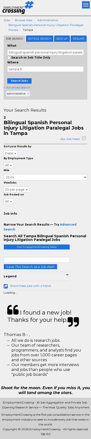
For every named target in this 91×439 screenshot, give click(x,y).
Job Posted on (14, 194)
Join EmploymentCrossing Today (37, 246)
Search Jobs (19, 80)
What (11, 45)
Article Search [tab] (39, 38)
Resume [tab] (78, 38)
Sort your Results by (17, 146)
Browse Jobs (23, 20)
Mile (6, 170)
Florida (13, 30)
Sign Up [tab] (62, 38)
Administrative (47, 20)
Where (13, 62)
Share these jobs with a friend (30, 286)
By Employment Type (18, 158)
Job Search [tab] (14, 38)
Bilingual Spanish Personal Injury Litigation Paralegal (45, 25)
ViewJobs (10, 182)
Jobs (7, 20)
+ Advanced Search (17, 87)
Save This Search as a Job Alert (30, 267)
